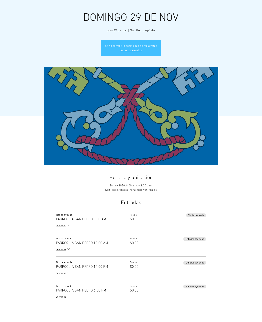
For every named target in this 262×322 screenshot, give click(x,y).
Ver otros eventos (131, 50)
